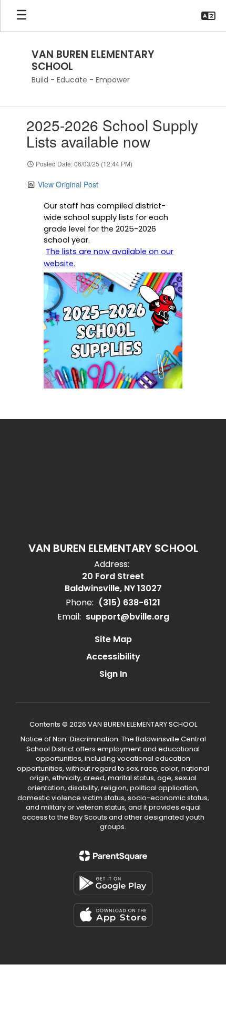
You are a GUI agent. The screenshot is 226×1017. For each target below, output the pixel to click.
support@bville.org (127, 617)
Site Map (113, 639)
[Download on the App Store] (113, 915)
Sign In (113, 674)
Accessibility (113, 657)
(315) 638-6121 (129, 602)
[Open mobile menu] (22, 16)
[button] (208, 16)
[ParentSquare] (113, 856)
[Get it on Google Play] (113, 883)
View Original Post (68, 184)
